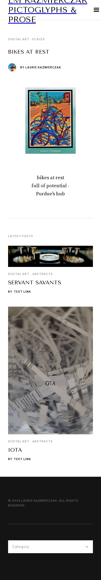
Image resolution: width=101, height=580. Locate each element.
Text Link (22, 291)
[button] (50, 546)
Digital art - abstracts (30, 274)
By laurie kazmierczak (40, 67)
